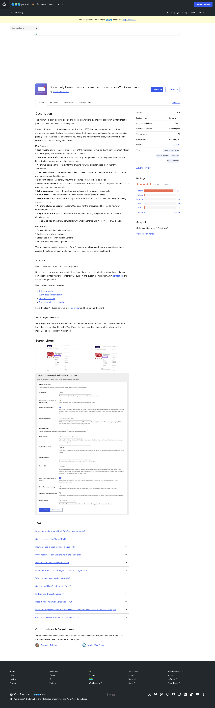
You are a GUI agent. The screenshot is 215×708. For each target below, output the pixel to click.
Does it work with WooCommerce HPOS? (54, 602)
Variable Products (162, 156)
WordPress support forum (50, 294)
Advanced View (143, 168)
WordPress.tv (95, 683)
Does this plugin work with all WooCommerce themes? (60, 531)
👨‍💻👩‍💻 (91, 679)
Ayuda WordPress (95, 645)
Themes (53, 675)
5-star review (73, 308)
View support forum (145, 234)
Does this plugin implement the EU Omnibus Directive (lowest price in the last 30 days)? (75, 609)
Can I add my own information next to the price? (57, 617)
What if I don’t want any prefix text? (52, 562)
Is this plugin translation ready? (49, 594)
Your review (141, 212)
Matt (171, 675)
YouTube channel (47, 298)
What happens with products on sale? (52, 578)
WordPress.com (175, 671)
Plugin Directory (16, 12)
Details (41, 102)
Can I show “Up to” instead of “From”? (53, 586)
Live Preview (172, 89)
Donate (133, 679)
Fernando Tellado (61, 91)
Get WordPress (203, 4)
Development (85, 102)
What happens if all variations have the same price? (58, 555)
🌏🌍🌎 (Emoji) (39, 695)
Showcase (54, 671)
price (177, 151)
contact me (118, 276)
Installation (69, 102)
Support (176, 102)
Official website (46, 291)
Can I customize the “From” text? (50, 539)
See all (177, 212)
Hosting (13, 679)
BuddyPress (174, 683)
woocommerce (173, 161)
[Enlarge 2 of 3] (126, 348)
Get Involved (134, 671)
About (12, 671)
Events (131, 675)
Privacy (13, 683)
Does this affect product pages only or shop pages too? (61, 570)
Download (157, 89)
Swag (132, 683)
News (12, 675)
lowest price (168, 151)
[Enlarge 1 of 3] (78, 348)
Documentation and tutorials (52, 302)
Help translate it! (129, 20)
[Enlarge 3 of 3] (126, 376)
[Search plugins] (36, 28)
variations (175, 156)
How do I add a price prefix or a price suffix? (56, 547)
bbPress (172, 679)
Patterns (53, 683)
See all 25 (176, 145)
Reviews (54, 102)
